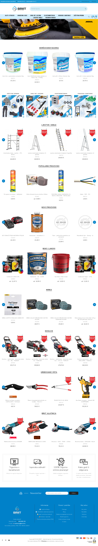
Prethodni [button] (3, 62)
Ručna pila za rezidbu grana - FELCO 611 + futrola (61, 401)
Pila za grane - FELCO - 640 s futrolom (13, 400)
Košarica (84, 514)
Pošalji (74, 493)
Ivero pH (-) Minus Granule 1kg (37, 76)
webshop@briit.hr (30, 1)
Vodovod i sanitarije (61, 93)
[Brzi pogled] (8, 62)
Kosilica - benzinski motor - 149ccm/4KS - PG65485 (13, 359)
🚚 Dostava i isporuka (44, 516)
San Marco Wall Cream (37, 276)
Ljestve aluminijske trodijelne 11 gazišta (61, 153)
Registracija (85, 1)
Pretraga (85, 9)
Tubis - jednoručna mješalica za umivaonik (13, 236)
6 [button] (54, 36)
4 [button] (50, 36)
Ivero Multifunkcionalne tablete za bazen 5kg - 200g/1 (61, 195)
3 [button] (47, 36)
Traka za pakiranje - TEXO (85, 194)
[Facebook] (2, 540)
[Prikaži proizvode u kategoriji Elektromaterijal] (37, 106)
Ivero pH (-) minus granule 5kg (61, 76)
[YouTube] (9, 540)
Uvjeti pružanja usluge (64, 519)
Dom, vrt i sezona (13, 93)
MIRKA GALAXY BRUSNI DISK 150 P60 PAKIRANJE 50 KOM (37, 318)
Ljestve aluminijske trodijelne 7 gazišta (85, 153)
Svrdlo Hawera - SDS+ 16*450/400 (37, 441)
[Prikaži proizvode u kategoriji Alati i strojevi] (85, 106)
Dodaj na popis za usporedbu (11, 62)
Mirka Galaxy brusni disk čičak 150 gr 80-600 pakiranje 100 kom (85, 318)
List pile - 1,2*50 (61, 235)
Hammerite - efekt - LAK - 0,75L (85, 276)
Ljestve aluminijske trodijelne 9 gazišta (13, 153)
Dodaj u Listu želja (14, 62)
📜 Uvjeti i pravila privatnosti (44, 514)
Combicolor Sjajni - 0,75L (61, 276)
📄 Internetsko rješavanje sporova (44, 512)
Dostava (44, 541)
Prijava (94, 1)
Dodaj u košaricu (17, 62)
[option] (49, 29)
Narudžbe (84, 512)
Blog (64, 512)
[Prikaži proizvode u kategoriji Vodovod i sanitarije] (61, 106)
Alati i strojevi (85, 93)
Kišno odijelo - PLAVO (85, 235)
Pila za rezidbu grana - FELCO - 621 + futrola (37, 401)
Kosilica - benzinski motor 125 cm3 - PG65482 (37, 359)
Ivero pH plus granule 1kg (85, 76)
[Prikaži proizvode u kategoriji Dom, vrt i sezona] (13, 106)
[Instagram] (6, 540)
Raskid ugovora (64, 516)
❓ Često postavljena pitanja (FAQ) (44, 519)
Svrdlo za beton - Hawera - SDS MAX (61, 441)
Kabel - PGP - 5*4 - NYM (13, 194)
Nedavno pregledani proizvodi (64, 514)
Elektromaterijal (37, 93)
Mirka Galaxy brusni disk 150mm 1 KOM (37, 194)
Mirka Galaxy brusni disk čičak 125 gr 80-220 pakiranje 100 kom (61, 318)
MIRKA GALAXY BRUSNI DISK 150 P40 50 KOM (13, 318)
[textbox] (58, 9)
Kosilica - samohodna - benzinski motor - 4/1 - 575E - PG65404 (61, 359)
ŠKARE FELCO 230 (85, 400)
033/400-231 (20, 1)
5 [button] (52, 36)
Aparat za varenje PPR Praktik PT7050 (85, 441)
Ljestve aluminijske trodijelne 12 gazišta (37, 153)
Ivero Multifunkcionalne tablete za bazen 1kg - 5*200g (13, 76)
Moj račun (84, 509)
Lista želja (84, 516)
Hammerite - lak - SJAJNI (13, 276)
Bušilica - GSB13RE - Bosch (13, 441)
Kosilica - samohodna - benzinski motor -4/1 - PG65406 (85, 359)
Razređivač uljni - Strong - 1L (37, 235)
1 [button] (43, 36)
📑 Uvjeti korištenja (44, 509)
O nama (64, 521)
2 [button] (45, 36)
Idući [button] (94, 62)
